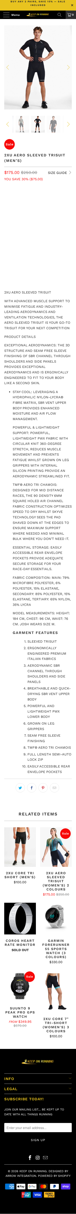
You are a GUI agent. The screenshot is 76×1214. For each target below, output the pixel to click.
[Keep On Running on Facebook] (30, 1158)
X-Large (28, 208)
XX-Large (48, 208)
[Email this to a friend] (54, 787)
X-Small (13, 197)
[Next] (68, 67)
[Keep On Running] (38, 15)
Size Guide (58, 173)
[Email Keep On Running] (45, 1158)
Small (30, 197)
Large (11, 208)
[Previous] (8, 67)
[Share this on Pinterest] (43, 787)
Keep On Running (33, 1171)
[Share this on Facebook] (31, 787)
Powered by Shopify (54, 1175)
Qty (7, 239)
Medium (47, 197)
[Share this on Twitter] (20, 787)
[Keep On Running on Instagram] (38, 1158)
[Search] (61, 15)
